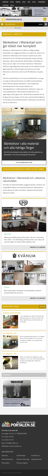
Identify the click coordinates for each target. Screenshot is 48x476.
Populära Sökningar (22, 459)
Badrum (5, 2)
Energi (18, 2)
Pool (34, 2)
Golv (24, 2)
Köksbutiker (6, 463)
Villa (12, 5)
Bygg (12, 2)
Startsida (5, 455)
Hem (3, 28)
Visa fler (42, 306)
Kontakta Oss (35, 455)
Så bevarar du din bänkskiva (12, 313)
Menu (41, 24)
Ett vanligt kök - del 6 (10, 354)
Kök (29, 2)
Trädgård (41, 2)
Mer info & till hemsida (37, 247)
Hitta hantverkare (7, 459)
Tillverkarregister (22, 463)
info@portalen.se (12, 443)
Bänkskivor (9, 28)
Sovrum (5, 5)
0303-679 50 (9, 436)
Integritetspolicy (36, 459)
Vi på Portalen (21, 455)
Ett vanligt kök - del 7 (10, 333)
